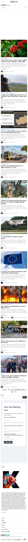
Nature (7, 93)
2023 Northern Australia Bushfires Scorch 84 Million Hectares (13, 307)
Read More (3, 69)
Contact (3, 525)
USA (14, 93)
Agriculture (4, 58)
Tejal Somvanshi (6, 107)
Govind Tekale (5, 71)
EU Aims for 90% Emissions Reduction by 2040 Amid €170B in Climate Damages (13, 272)
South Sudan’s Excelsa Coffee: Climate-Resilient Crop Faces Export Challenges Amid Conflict (14, 60)
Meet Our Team (4, 529)
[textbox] (14, 501)
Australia (3, 304)
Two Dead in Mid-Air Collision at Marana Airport (12, 237)
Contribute (3, 522)
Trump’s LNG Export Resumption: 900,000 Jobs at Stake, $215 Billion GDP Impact (14, 376)
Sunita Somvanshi (6, 213)
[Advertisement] (14, 24)
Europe (7, 269)
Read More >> (4, 512)
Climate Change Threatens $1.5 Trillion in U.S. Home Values (13, 341)
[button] (25, 7)
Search (2, 395)
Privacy (3, 527)
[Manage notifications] (25, 539)
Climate (2, 269)
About (2, 518)
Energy (2, 198)
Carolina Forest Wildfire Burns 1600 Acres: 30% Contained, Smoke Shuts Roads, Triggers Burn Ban (14, 96)
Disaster (3, 93)
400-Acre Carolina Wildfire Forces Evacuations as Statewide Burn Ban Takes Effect (14, 131)
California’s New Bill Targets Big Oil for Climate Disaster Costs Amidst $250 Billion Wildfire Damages (14, 202)
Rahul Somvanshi (6, 282)
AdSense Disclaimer (5, 531)
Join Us (2, 520)
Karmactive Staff (6, 248)
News (11, 93)
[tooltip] (1, 539)
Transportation (4, 164)
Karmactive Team (19, 536)
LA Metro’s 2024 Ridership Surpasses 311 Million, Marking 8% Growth (12, 166)
